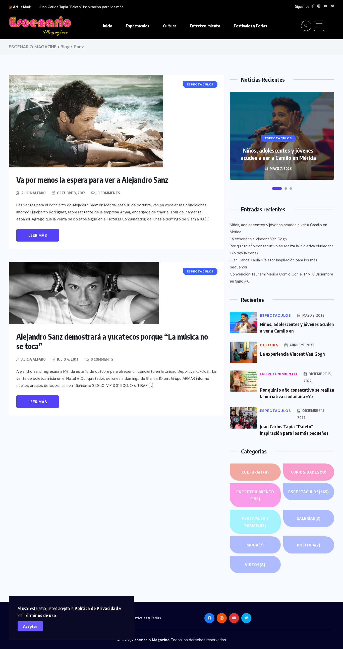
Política (308, 545)
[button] (277, 188)
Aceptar (30, 626)
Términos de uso (39, 615)
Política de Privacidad (96, 608)
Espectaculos (137, 25)
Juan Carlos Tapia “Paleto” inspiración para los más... (82, 7)
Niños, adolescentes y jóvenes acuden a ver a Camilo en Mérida (278, 154)
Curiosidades (309, 472)
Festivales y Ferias (250, 25)
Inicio (107, 25)
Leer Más (37, 235)
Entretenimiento (205, 25)
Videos (255, 564)
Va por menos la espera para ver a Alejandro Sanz (92, 179)
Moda (255, 545)
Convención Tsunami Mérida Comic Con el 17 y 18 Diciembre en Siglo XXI (281, 278)
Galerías (309, 518)
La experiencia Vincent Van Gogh (258, 239)
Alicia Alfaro (33, 193)
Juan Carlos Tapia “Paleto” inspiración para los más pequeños (273, 264)
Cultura (169, 25)
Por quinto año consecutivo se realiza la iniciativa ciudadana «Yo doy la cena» (281, 250)
